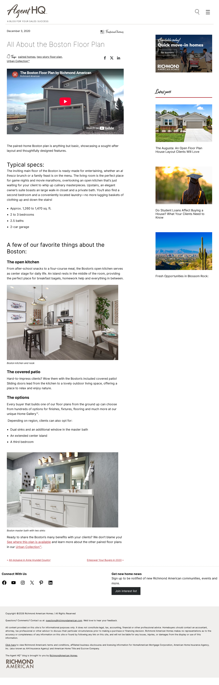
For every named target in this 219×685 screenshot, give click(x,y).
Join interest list (126, 591)
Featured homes (115, 32)
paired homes (26, 56)
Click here (10, 645)
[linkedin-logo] (120, 58)
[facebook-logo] (106, 58)
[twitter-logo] (113, 58)
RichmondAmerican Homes (63, 655)
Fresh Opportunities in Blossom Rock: (182, 276)
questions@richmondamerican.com (64, 620)
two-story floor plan (49, 56)
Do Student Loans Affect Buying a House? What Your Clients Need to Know (180, 213)
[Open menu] (197, 12)
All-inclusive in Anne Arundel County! (29, 560)
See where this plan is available (29, 542)
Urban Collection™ (18, 61)
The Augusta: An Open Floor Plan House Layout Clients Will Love (179, 149)
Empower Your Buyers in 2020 (104, 560)
